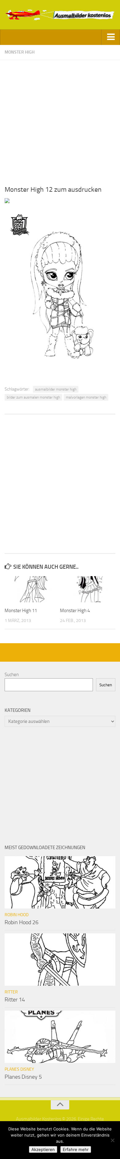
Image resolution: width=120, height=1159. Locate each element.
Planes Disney (19, 1069)
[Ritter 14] (60, 959)
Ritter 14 (15, 999)
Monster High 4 (75, 610)
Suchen (12, 674)
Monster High (19, 52)
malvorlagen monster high (86, 397)
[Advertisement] (60, 120)
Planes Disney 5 (23, 1076)
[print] (7, 201)
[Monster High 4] (87, 589)
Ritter (11, 992)
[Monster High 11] (32, 589)
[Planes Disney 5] (60, 1037)
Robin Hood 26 (21, 922)
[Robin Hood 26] (60, 882)
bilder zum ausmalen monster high (33, 397)
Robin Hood (17, 914)
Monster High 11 (21, 610)
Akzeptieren (43, 1149)
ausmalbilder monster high (55, 389)
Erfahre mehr (76, 1149)
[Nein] (112, 1140)
